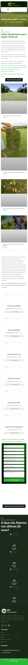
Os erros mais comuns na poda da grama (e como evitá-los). (13, 245)
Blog (11, 49)
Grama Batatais (16, 67)
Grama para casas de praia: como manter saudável (14, 172)
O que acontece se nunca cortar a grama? (12, 115)
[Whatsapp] (5, 625)
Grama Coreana (10, 71)
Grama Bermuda (8, 69)
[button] (8, 9)
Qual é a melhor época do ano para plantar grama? (14, 208)
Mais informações (14, 336)
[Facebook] (8, 625)
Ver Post (5, 117)
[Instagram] (2, 625)
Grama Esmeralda (7, 67)
